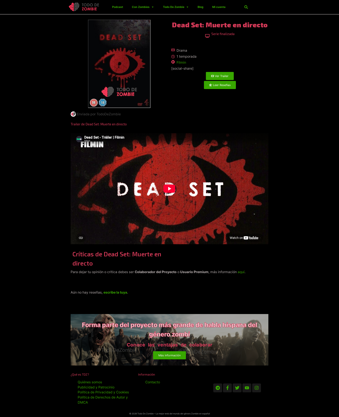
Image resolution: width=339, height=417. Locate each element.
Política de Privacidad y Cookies (103, 392)
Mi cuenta (218, 7)
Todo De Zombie (173, 7)
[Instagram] (256, 387)
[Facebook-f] (227, 387)
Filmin (181, 62)
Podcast (117, 7)
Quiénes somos (90, 382)
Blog (200, 7)
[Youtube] (246, 387)
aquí (241, 272)
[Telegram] (217, 387)
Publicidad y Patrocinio (96, 387)
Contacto (152, 382)
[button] (246, 7)
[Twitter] (237, 387)
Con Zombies (141, 7)
